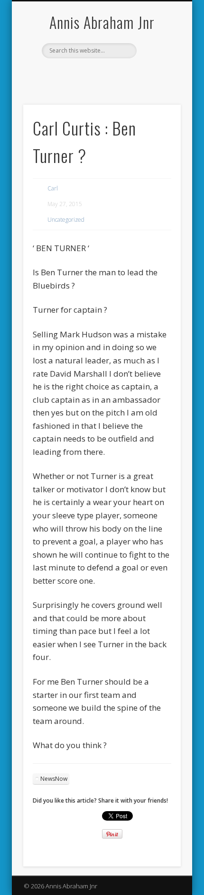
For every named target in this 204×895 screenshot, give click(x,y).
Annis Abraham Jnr (102, 22)
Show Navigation (157, 84)
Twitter (110, 74)
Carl (52, 188)
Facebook (91, 74)
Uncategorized (65, 220)
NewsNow (53, 779)
